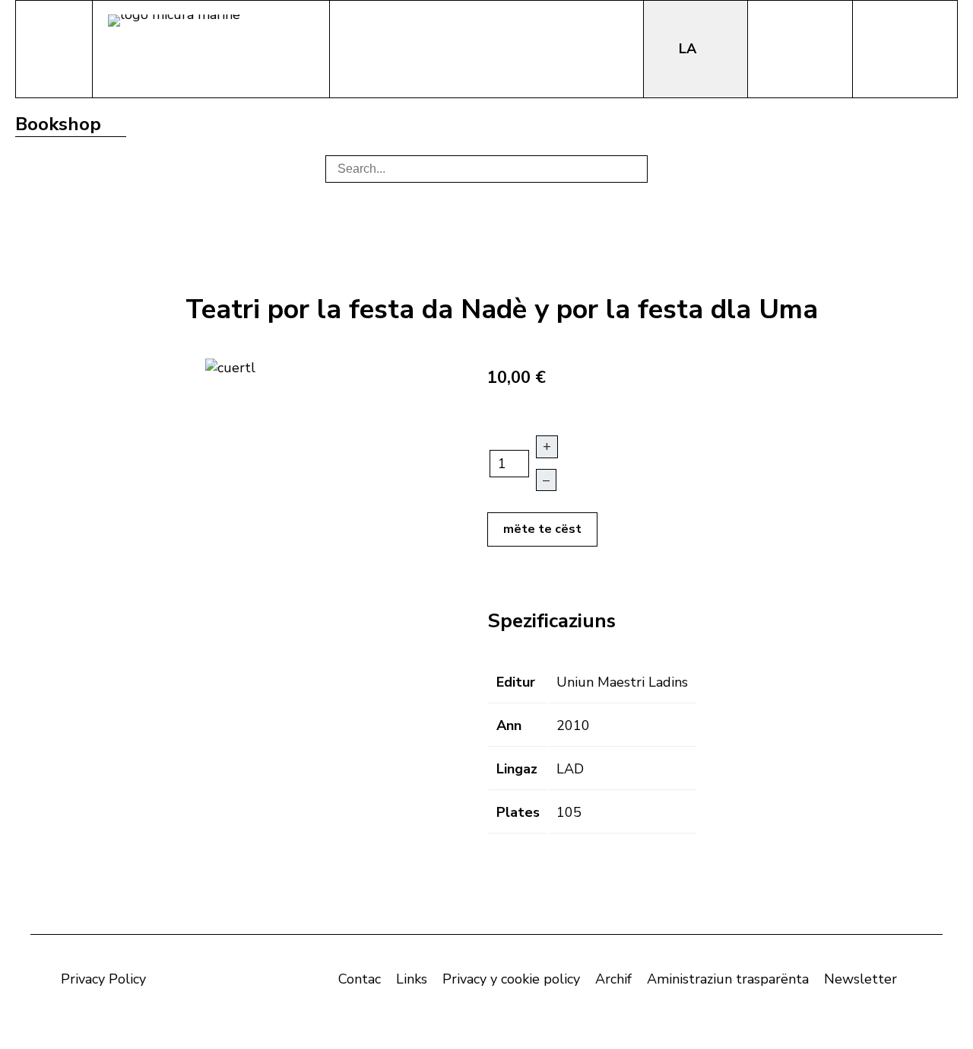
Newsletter (860, 979)
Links (411, 979)
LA (689, 49)
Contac (359, 979)
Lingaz (516, 769)
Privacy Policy (103, 979)
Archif (613, 979)
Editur (515, 682)
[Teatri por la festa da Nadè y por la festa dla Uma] (230, 366)
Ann (508, 725)
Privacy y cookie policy (511, 979)
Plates (518, 812)
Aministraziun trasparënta (728, 979)
